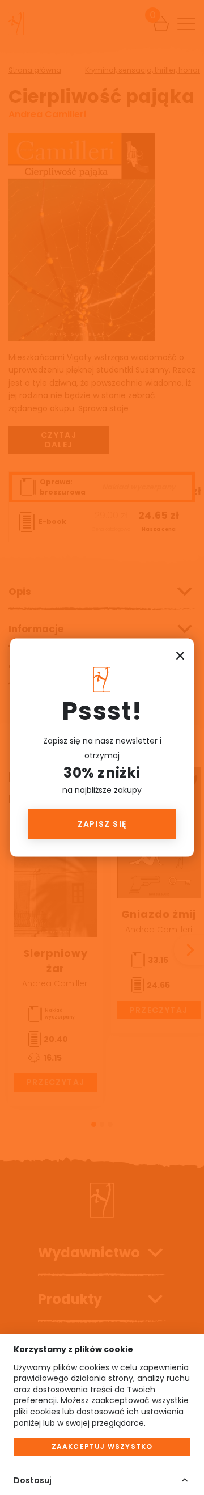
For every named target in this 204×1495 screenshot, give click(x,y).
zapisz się (102, 824)
